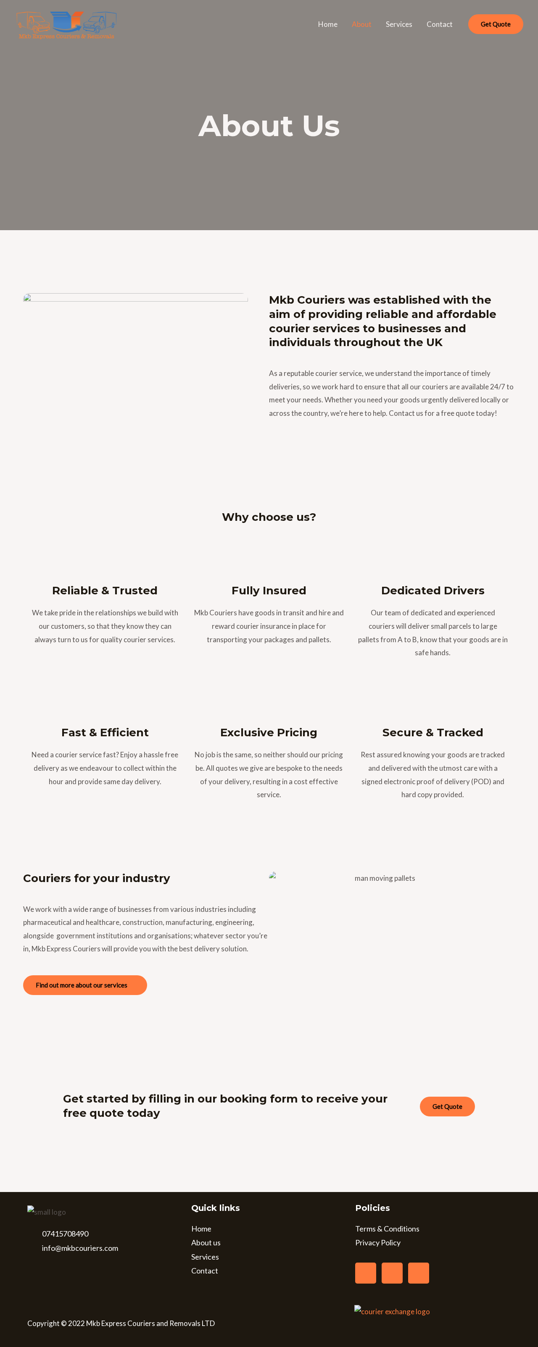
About (362, 24)
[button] (495, 24)
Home (328, 24)
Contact (440, 24)
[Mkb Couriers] (66, 23)
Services (399, 24)
